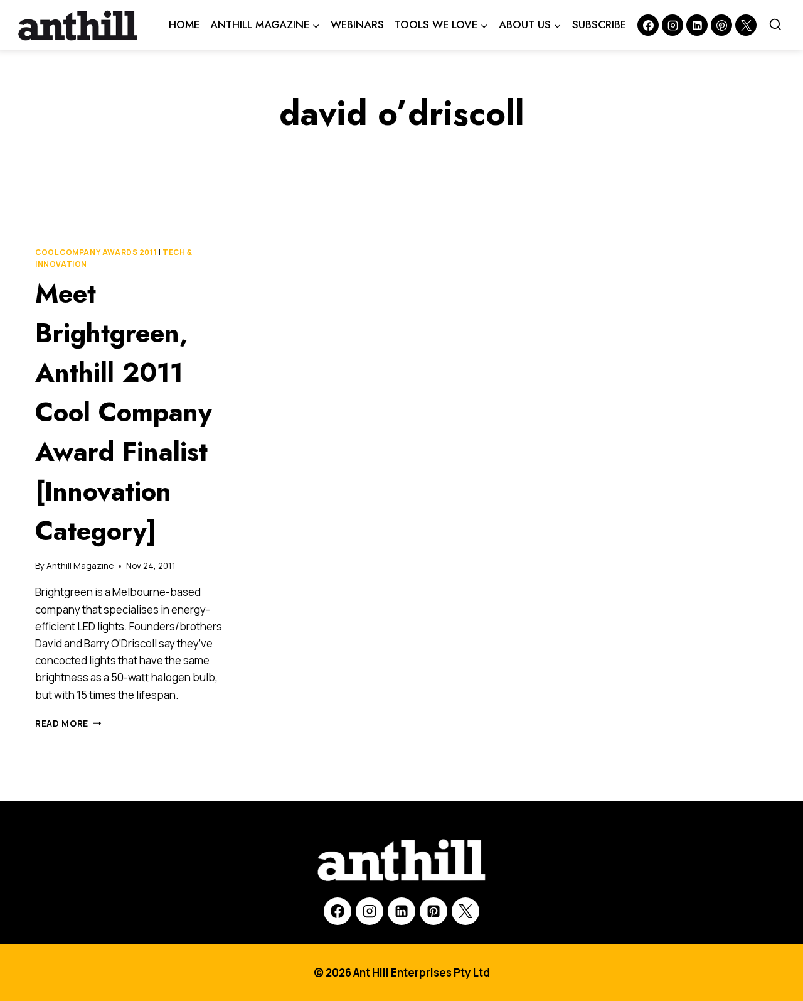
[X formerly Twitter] (746, 25)
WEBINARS (357, 24)
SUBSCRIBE (599, 24)
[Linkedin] (697, 25)
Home (184, 24)
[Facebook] (648, 25)
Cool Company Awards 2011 (96, 252)
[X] (465, 911)
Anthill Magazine (80, 565)
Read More (68, 723)
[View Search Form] (775, 25)
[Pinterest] (721, 25)
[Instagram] (672, 25)
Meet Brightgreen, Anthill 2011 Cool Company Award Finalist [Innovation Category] (123, 412)
